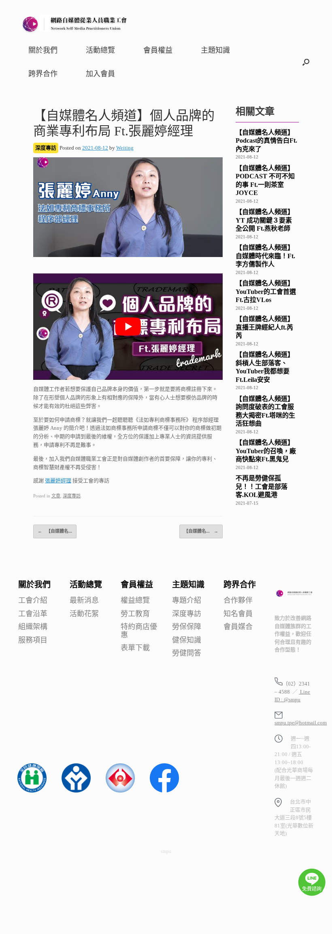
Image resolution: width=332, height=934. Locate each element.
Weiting (125, 148)
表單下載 (135, 648)
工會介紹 (32, 600)
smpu (166, 851)
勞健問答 (186, 653)
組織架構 (32, 627)
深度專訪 (72, 495)
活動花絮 (84, 614)
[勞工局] (76, 791)
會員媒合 (238, 627)
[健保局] (32, 791)
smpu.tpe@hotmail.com (301, 723)
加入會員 (100, 74)
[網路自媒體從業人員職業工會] (75, 23)
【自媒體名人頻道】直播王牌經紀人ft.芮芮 (265, 327)
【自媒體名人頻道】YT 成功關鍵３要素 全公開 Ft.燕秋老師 (265, 220)
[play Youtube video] (128, 326)
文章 (55, 495)
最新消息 (84, 600)
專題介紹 (186, 600)
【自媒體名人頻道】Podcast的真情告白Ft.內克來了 (266, 140)
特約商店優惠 (139, 631)
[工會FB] (164, 791)
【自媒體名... (55, 531)
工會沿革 (32, 614)
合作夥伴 (238, 600)
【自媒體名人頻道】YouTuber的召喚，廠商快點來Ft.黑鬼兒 (266, 451)
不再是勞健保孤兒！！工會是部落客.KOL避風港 (261, 486)
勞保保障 (186, 627)
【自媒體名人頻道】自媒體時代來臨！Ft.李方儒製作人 (265, 256)
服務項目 (32, 640)
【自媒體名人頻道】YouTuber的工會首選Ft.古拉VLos (266, 291)
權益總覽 (135, 600)
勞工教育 (135, 614)
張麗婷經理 (58, 481)
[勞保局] (120, 791)
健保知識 (186, 640)
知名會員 (238, 614)
